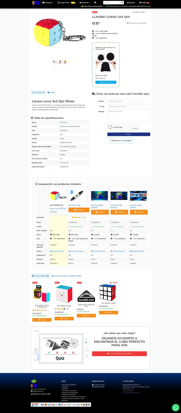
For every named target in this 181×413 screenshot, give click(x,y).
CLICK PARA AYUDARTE (120, 353)
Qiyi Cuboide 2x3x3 (64, 306)
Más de (41, 276)
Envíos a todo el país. (42, 394)
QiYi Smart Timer (74, 205)
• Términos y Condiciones (69, 391)
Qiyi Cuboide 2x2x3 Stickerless (42, 306)
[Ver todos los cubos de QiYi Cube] (106, 23)
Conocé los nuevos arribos (93, 6)
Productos (48, 3)
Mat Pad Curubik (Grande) (97, 206)
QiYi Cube (63, 122)
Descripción (39, 92)
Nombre (101, 101)
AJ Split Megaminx (128, 391)
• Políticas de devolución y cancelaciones (73, 397)
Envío (52, 92)
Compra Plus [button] (67, 3)
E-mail (102, 106)
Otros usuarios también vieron (67, 276)
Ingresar (132, 3)
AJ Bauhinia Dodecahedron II (131, 393)
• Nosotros (64, 387)
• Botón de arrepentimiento (69, 393)
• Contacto (64, 389)
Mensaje (101, 111)
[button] (96, 2)
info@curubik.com (38, 391)
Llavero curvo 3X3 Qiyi (58, 209)
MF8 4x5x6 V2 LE (128, 389)
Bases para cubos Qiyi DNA (86, 305)
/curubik (99, 385)
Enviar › (128, 134)
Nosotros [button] (85, 3)
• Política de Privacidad (68, 395)
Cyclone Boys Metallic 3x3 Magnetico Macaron (137, 387)
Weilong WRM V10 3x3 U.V (131, 385)
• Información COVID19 (68, 385)
